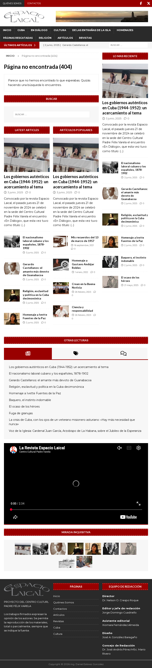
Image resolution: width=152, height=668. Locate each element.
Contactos (34, 3)
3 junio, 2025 (15, 192)
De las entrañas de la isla (91, 30)
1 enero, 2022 (81, 272)
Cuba (21, 30)
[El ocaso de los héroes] (110, 282)
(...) (23, 225)
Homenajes (125, 30)
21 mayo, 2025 (131, 285)
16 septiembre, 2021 (84, 245)
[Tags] (76, 353)
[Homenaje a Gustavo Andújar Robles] (61, 265)
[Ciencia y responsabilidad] (61, 311)
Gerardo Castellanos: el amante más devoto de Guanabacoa (36, 269)
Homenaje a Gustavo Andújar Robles (83, 264)
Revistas (85, 37)
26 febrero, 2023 (83, 292)
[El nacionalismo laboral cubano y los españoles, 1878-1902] (12, 241)
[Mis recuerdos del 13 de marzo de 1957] (60, 241)
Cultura (60, 30)
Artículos (65, 37)
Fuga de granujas (21, 413)
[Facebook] (140, 3)
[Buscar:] (128, 45)
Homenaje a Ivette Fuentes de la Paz (35, 316)
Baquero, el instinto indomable (133, 259)
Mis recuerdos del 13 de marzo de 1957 (84, 239)
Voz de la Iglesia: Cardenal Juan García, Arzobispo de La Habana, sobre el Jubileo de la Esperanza (75, 431)
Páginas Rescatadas (18, 37)
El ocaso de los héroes (24, 406)
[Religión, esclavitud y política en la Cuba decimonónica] (12, 295)
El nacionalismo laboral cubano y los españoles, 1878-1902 (36, 243)
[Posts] (28, 353)
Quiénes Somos (12, 3)
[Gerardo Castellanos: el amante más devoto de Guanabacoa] (12, 268)
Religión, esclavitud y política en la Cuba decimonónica (36, 294)
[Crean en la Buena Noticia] (61, 288)
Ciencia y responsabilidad (82, 308)
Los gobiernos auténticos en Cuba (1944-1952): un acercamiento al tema (26, 181)
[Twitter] (148, 3)
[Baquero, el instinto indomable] (110, 262)
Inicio (7, 30)
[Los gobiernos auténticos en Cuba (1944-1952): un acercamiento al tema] (27, 155)
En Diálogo (39, 30)
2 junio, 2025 (32, 279)
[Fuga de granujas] (67, 562)
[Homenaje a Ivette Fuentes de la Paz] (12, 319)
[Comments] (123, 353)
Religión (45, 37)
